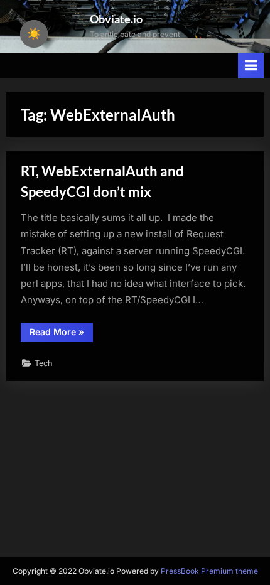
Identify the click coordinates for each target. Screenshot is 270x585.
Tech (44, 363)
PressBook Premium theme (209, 571)
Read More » (61, 334)
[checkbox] (34, 34)
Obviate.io (116, 19)
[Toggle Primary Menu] (251, 65)
